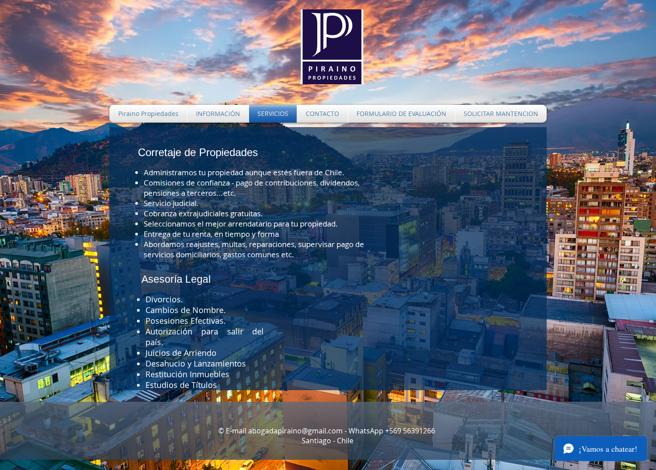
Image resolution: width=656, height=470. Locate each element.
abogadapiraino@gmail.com (295, 431)
